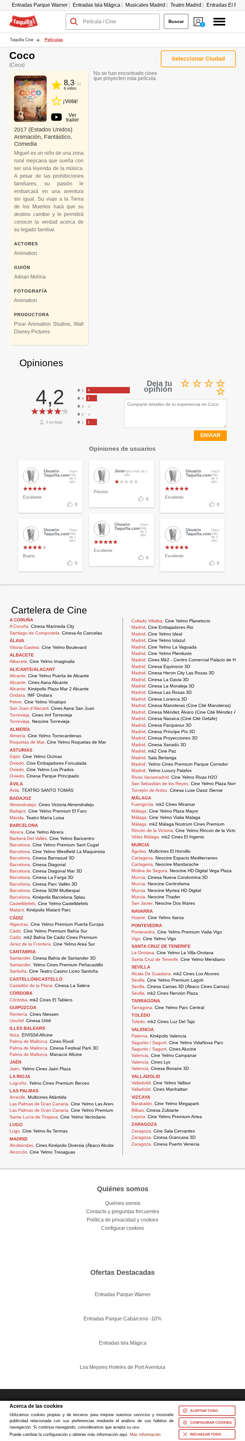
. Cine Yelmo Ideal (156, 633)
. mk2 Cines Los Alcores (175, 973)
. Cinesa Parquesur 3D (161, 725)
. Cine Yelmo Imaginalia (42, 661)
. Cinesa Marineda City (42, 626)
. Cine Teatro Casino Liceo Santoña (54, 971)
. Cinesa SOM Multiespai (45, 890)
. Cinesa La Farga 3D (41, 877)
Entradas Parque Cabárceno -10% (122, 1318)
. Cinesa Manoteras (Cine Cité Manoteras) (181, 705)
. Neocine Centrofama (160, 883)
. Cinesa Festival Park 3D (54, 1048)
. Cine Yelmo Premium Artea (166, 1116)
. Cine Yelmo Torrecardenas (45, 735)
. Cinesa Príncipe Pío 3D (163, 731)
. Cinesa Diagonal (38, 864)
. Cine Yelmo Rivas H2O (174, 777)
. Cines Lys (150, 1062)
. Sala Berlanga (153, 757)
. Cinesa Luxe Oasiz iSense (177, 790)
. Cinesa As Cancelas (56, 632)
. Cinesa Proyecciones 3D (164, 737)
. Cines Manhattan (159, 1089)
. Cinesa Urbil (30, 1020)
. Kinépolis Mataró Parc (40, 909)
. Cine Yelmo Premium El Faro (48, 810)
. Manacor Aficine (46, 1054)
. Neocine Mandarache (165, 864)
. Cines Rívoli (42, 1041)
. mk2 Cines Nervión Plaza (164, 993)
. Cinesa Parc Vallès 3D (43, 884)
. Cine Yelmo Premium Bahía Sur (48, 930)
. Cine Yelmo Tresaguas (42, 1152)
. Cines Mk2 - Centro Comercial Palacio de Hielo (187, 659)
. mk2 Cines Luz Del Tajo (163, 1021)
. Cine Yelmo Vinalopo (38, 701)
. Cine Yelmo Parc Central (167, 1007)
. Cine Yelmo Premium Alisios (68, 1110)
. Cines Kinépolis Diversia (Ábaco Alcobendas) (68, 1145)
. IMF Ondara (31, 695)
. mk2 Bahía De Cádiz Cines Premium (53, 937)
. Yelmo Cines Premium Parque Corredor (179, 764)
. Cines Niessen (34, 1014)
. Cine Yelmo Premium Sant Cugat (54, 844)
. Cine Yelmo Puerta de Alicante (49, 675)
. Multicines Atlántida (38, 1097)
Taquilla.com (23, 17)
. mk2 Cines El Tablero (41, 999)
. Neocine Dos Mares (163, 903)
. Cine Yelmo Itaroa (157, 917)
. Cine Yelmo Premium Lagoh (167, 980)
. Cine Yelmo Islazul (158, 640)
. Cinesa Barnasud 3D (42, 857)
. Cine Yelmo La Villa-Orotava (172, 952)
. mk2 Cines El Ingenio (167, 836)
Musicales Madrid (145, 5)
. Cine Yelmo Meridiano (178, 959)
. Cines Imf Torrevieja (41, 714)
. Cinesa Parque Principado (44, 775)
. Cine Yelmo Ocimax (36, 756)
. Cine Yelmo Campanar (164, 1055)
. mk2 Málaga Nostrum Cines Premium (178, 824)
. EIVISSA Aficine (31, 1034)
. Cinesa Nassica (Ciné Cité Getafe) (174, 718)
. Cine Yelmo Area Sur (52, 944)
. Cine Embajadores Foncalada (48, 763)
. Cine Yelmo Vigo (153, 938)
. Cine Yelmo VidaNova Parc (177, 1042)
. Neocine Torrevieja (40, 721)
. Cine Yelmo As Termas (39, 1130)
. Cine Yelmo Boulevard (48, 647)
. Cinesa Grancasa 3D (163, 1137)
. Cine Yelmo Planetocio (170, 620)
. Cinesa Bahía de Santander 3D (53, 958)
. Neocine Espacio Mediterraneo (174, 857)
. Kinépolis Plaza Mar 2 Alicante (49, 688)
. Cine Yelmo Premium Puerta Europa (57, 924)
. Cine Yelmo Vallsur (161, 1082)
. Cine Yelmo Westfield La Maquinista (57, 851)
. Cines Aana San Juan (52, 708)
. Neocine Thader (155, 896)
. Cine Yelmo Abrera (36, 832)
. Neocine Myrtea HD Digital (166, 890)
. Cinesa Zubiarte (155, 1110)
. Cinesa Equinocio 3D (160, 666)
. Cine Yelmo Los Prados (42, 769)
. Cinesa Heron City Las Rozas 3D (172, 672)
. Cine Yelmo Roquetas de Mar (58, 742)
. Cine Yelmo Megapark (165, 1103)
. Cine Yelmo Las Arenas (64, 1103)
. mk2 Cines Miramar (163, 804)
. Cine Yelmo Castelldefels (49, 903)
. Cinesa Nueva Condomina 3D (169, 877)
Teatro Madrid (185, 5)
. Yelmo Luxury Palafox (161, 770)
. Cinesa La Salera (50, 985)
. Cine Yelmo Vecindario (58, 1116)
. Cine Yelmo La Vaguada (164, 647)
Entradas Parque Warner (40, 5)
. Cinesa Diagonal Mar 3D (46, 870)
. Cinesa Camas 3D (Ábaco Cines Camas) (180, 986)
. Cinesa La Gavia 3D (160, 679)
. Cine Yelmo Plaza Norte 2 (186, 783)
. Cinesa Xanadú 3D (158, 744)
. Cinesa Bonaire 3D (160, 1068)
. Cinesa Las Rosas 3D (161, 692)
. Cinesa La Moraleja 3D (162, 685)
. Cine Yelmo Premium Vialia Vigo (176, 931)
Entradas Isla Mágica (96, 5)
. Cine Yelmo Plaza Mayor (164, 810)
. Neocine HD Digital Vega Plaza (181, 870)
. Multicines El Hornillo (160, 851)
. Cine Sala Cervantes (163, 1130)
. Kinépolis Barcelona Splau (47, 897)
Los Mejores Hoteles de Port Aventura (122, 1367)
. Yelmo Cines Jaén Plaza (40, 1068)
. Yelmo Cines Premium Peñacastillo (56, 964)
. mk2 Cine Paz (153, 751)
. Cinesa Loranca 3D (159, 699)
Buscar (176, 21)
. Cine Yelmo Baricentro (52, 838)
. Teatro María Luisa (37, 817)
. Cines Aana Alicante (39, 682)
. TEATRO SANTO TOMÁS (41, 790)
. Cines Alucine (163, 1048)
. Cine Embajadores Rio (162, 627)
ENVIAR (210, 435)
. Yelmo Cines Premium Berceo (49, 1083)
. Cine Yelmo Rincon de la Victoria (186, 830)
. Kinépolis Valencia (158, 1035)
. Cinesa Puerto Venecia (165, 1144)
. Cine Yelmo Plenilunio (161, 653)
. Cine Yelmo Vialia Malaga (165, 817)
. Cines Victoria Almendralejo (52, 804)
